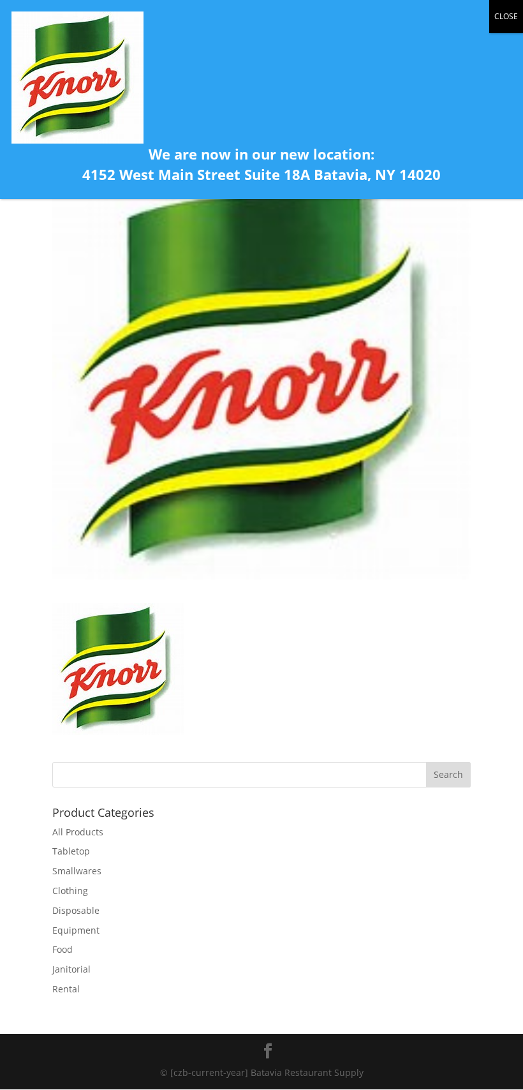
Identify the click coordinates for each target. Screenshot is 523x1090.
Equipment (75, 930)
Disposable (75, 910)
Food (62, 949)
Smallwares (76, 871)
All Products (77, 832)
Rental (66, 989)
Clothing (70, 891)
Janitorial (71, 969)
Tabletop (71, 851)
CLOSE (506, 16)
